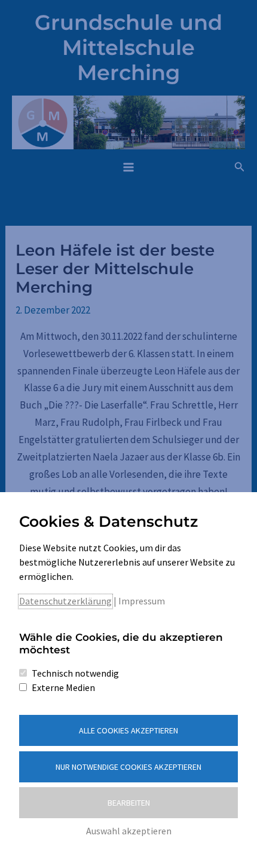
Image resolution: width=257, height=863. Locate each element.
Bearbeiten (129, 802)
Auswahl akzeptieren (129, 831)
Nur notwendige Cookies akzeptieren (128, 766)
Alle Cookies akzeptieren (128, 730)
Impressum (141, 601)
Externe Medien (63, 687)
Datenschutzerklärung (65, 601)
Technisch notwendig (75, 673)
